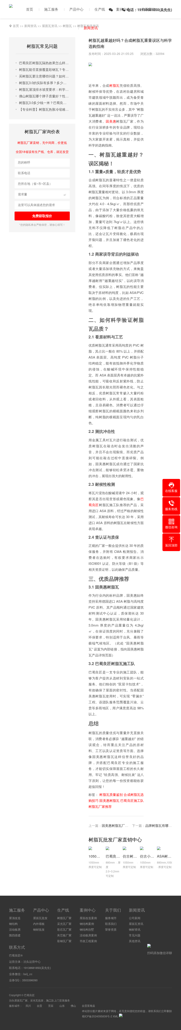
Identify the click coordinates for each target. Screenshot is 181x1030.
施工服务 (51, 9)
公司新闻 (134, 918)
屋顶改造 (15, 918)
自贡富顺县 (88, 1005)
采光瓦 (34, 1000)
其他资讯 (134, 941)
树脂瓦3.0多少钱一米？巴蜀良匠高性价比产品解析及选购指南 (44, 102)
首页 (29, 9)
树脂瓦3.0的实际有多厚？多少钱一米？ (44, 82)
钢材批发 (39, 929)
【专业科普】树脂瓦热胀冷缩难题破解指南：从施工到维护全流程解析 (44, 109)
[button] (171, 487)
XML (115, 1016)
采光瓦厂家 (64, 924)
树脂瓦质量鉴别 (111, 794)
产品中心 (76, 9)
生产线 (99, 9)
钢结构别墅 (87, 929)
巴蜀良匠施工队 (132, 800)
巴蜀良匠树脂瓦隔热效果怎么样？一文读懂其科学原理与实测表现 (44, 62)
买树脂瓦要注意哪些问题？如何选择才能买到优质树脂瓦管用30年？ (44, 76)
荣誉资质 (111, 929)
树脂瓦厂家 (64, 918)
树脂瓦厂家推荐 (100, 806)
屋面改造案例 (88, 918)
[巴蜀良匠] (11, 5)
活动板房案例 (88, 935)
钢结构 (13, 924)
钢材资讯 (134, 929)
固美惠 (111, 121)
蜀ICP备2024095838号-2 (97, 1016)
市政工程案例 (88, 941)
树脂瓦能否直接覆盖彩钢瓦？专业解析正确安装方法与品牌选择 (44, 69)
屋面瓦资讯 (136, 924)
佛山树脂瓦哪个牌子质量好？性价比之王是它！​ (44, 96)
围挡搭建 (15, 935)
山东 (62, 1005)
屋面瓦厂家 (21, 1000)
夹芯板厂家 (64, 935)
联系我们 (111, 924)
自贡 (39, 1005)
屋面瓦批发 (40, 918)
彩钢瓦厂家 (64, 941)
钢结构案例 (87, 924)
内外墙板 (39, 924)
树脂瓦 (114, 85)
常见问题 (134, 935)
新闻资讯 (91, 27)
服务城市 (111, 918)
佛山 (73, 1005)
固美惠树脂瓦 (109, 800)
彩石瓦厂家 (64, 929)
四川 (28, 1005)
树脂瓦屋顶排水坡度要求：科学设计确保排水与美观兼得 (44, 89)
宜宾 (50, 1005)
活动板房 (15, 929)
